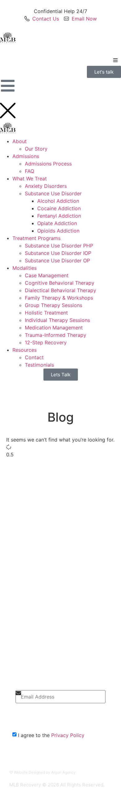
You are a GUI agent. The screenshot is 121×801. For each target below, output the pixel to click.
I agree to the (51, 735)
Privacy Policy (67, 735)
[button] (115, 60)
